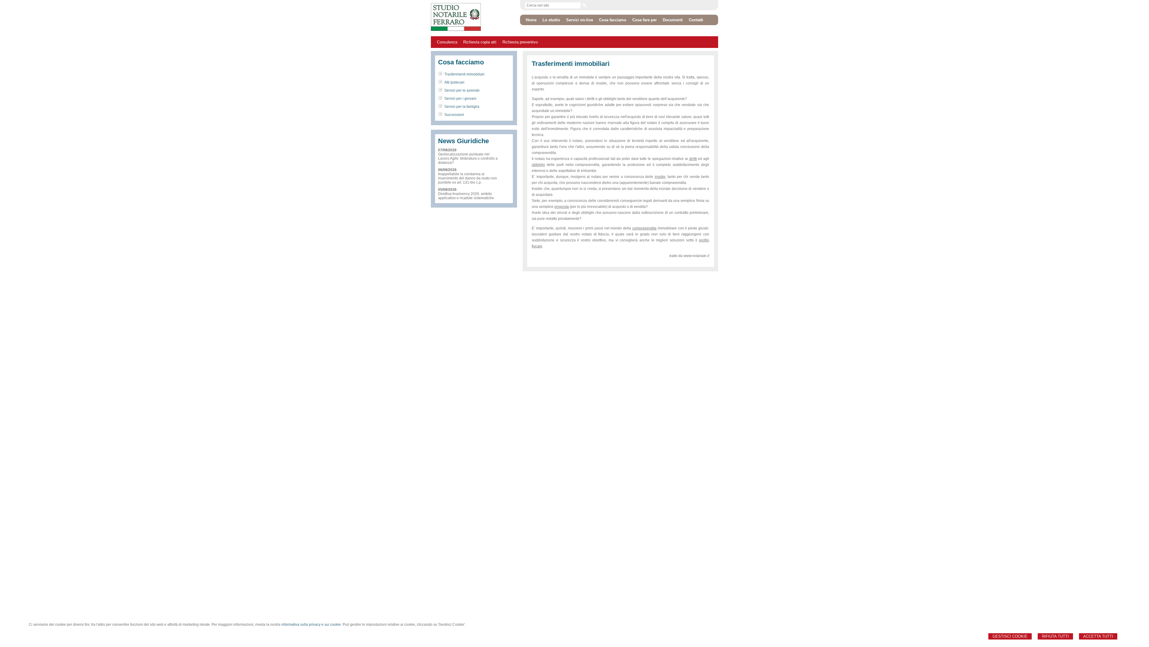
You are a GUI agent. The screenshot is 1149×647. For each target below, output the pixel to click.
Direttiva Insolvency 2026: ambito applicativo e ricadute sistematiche (466, 196)
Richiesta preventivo (520, 42)
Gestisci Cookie (1010, 636)
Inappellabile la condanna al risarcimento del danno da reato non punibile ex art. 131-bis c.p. (467, 178)
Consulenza (447, 42)
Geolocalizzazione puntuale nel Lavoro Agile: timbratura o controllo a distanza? (468, 158)
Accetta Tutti (1098, 636)
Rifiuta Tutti (1055, 636)
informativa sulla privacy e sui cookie (311, 624)
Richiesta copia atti (479, 42)
